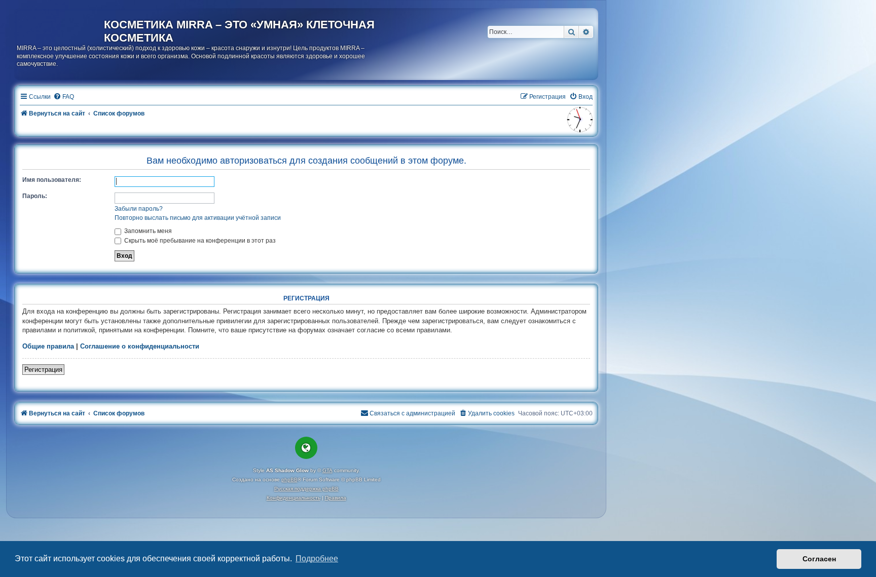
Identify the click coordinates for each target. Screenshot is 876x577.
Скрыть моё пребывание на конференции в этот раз (199, 240)
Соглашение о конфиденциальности (139, 346)
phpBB (289, 479)
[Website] (306, 448)
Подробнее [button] (317, 558)
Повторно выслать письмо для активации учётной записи (198, 217)
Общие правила (48, 346)
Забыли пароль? (139, 208)
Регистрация (43, 369)
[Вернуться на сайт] (60, 27)
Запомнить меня (147, 231)
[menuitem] (63, 97)
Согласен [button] (819, 559)
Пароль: (34, 196)
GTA (327, 470)
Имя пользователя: (51, 179)
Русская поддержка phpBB (306, 488)
